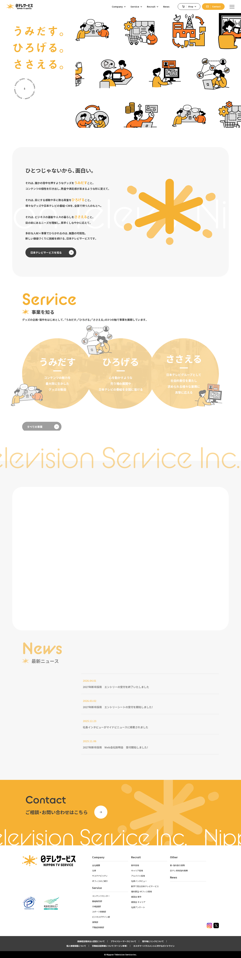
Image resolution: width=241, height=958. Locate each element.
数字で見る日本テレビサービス (145, 886)
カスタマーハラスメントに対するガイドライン (154, 945)
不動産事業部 (98, 927)
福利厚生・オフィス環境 (141, 891)
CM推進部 (96, 906)
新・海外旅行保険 (177, 865)
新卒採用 (135, 865)
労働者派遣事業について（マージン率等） (109, 945)
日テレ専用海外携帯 (179, 870)
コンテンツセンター (101, 895)
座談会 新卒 (136, 896)
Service (97, 888)
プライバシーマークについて (123, 941)
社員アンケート (138, 907)
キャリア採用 (137, 870)
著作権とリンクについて (153, 941)
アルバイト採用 (138, 875)
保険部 (95, 922)
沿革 (94, 870)
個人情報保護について (76, 945)
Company (98, 857)
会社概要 (96, 865)
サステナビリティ (100, 875)
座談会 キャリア (138, 902)
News (173, 877)
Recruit (136, 857)
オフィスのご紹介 (100, 881)
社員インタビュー (139, 881)
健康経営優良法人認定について (91, 941)
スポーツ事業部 (99, 911)
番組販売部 (97, 901)
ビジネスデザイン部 (101, 916)
